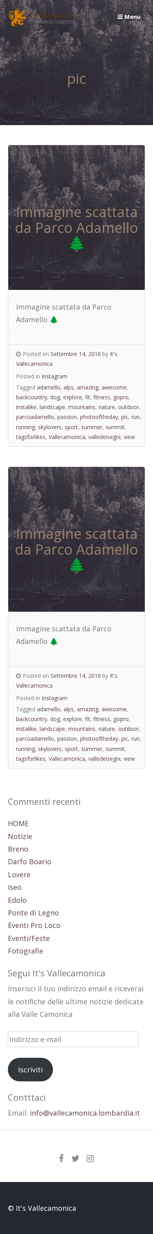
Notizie (20, 836)
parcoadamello (35, 417)
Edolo (17, 900)
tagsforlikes (31, 437)
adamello (48, 387)
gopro (121, 397)
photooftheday (99, 417)
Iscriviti (30, 1069)
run (135, 417)
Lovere (19, 874)
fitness (101, 397)
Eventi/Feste (29, 938)
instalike (26, 407)
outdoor (128, 407)
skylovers (50, 427)
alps (69, 387)
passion (67, 417)
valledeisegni (104, 437)
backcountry (31, 397)
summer (91, 427)
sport (71, 427)
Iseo (15, 887)
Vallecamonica (67, 437)
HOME (18, 823)
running (25, 427)
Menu (131, 16)
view (129, 437)
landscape (52, 407)
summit (115, 427)
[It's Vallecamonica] (42, 23)
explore (72, 397)
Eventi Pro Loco (34, 925)
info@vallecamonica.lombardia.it (85, 1113)
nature (106, 407)
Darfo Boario (29, 861)
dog (55, 397)
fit (87, 397)
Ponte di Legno (33, 912)
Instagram (54, 376)
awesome (114, 387)
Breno (18, 849)
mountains (81, 407)
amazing (87, 387)
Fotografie (25, 950)
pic (124, 417)
